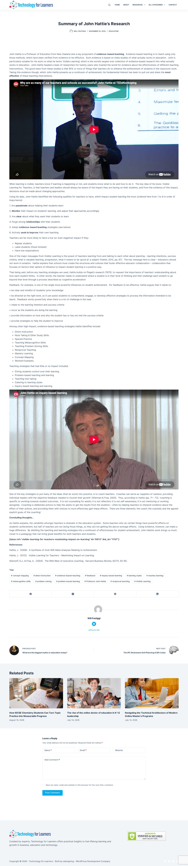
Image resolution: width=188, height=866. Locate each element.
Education (113, 31)
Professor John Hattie (95, 581)
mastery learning (154, 575)
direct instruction (42, 575)
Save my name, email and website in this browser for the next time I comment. (80, 785)
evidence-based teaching (67, 575)
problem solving (43, 581)
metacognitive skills (21, 581)
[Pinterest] (115, 593)
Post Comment (52, 792)
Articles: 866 (94, 630)
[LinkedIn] (157, 593)
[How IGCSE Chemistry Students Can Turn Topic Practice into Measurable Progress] (36, 693)
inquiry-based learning (111, 575)
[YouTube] (178, 861)
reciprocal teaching (120, 581)
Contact (173, 5)
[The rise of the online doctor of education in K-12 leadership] (94, 693)
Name (48, 750)
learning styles (134, 575)
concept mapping (20, 575)
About (126, 5)
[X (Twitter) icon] (94, 624)
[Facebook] (30, 593)
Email (83, 750)
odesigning (68, 861)
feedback (90, 575)
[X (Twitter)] (73, 593)
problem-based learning (68, 581)
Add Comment (52, 759)
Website (119, 750)
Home (117, 5)
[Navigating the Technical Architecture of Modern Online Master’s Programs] (152, 693)
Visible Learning (142, 581)
